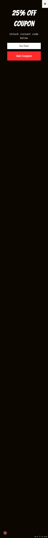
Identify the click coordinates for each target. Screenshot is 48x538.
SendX (45, 536)
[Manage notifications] (5, 533)
